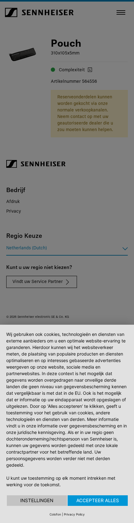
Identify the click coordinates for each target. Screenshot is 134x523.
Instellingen (36, 500)
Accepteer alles (97, 500)
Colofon (55, 514)
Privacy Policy (74, 514)
